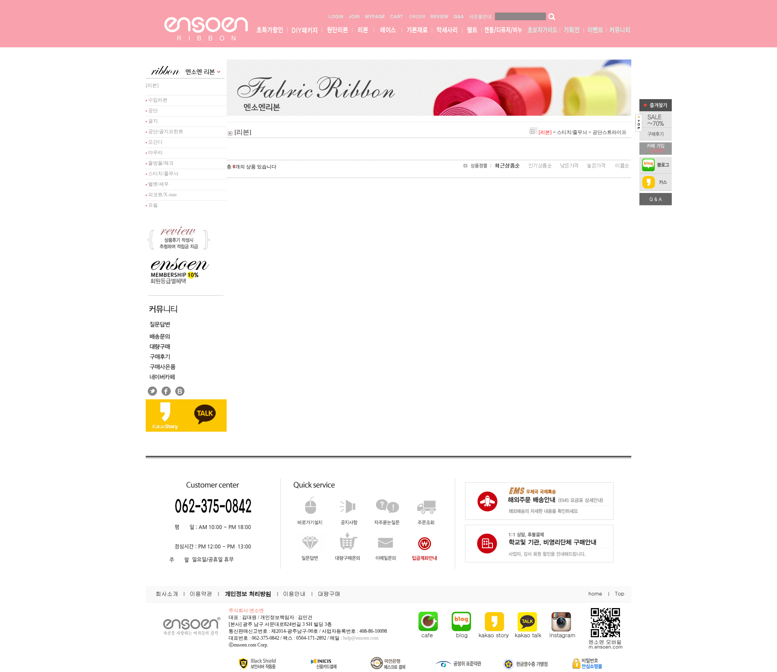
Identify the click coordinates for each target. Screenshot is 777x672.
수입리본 (157, 100)
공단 (152, 110)
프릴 (152, 205)
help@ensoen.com (360, 638)
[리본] (152, 85)
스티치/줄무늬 (162, 173)
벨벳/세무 (158, 184)
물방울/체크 (160, 163)
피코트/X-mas (162, 194)
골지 (152, 121)
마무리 (155, 152)
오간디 (155, 142)
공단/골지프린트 (165, 131)
